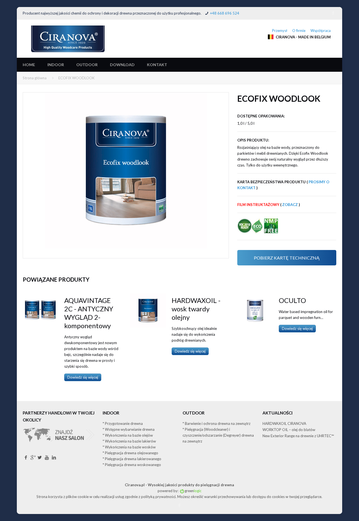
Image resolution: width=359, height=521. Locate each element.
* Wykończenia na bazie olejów (128, 435)
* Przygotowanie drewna (123, 423)
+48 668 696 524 (224, 13)
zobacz (290, 204)
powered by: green (179, 490)
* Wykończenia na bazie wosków (129, 447)
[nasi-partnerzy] (59, 451)
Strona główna (35, 78)
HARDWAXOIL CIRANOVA (284, 423)
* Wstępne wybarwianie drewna (129, 429)
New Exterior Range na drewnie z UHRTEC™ (298, 436)
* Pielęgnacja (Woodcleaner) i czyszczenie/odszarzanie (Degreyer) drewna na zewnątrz (218, 435)
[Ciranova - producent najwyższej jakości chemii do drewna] (68, 39)
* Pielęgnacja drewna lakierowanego (132, 459)
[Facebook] (333, 12)
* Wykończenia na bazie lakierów (129, 441)
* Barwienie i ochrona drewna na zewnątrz (216, 423)
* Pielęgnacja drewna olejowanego (130, 453)
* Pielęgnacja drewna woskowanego (132, 464)
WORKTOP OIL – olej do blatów (289, 429)
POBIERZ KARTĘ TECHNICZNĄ (286, 257)
